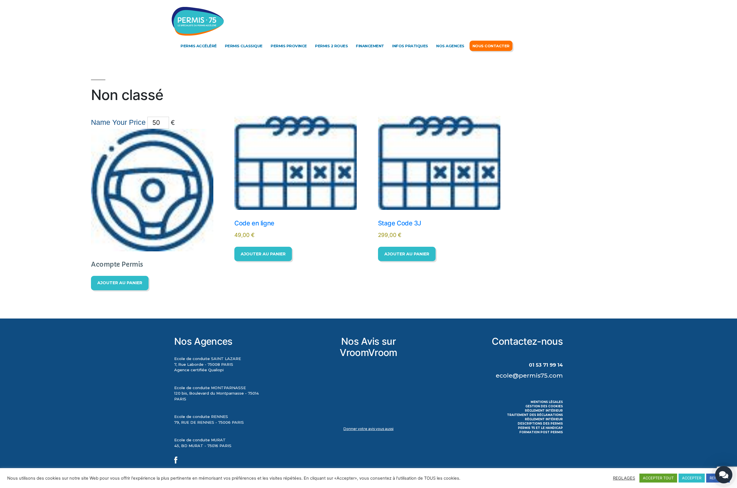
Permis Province (289, 46)
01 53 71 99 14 (546, 365)
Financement (370, 46)
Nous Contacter (491, 46)
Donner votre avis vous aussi (368, 429)
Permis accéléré (199, 46)
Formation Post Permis (541, 432)
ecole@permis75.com (529, 375)
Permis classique (244, 46)
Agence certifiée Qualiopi (199, 370)
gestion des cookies (544, 406)
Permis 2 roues (331, 46)
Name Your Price (118, 122)
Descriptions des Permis (540, 423)
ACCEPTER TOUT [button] (658, 478)
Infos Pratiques (410, 46)
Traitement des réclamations (535, 415)
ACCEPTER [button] (691, 478)
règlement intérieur (544, 410)
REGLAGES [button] (624, 478)
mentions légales (547, 402)
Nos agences (450, 46)
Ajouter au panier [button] (119, 282)
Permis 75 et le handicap (540, 428)
